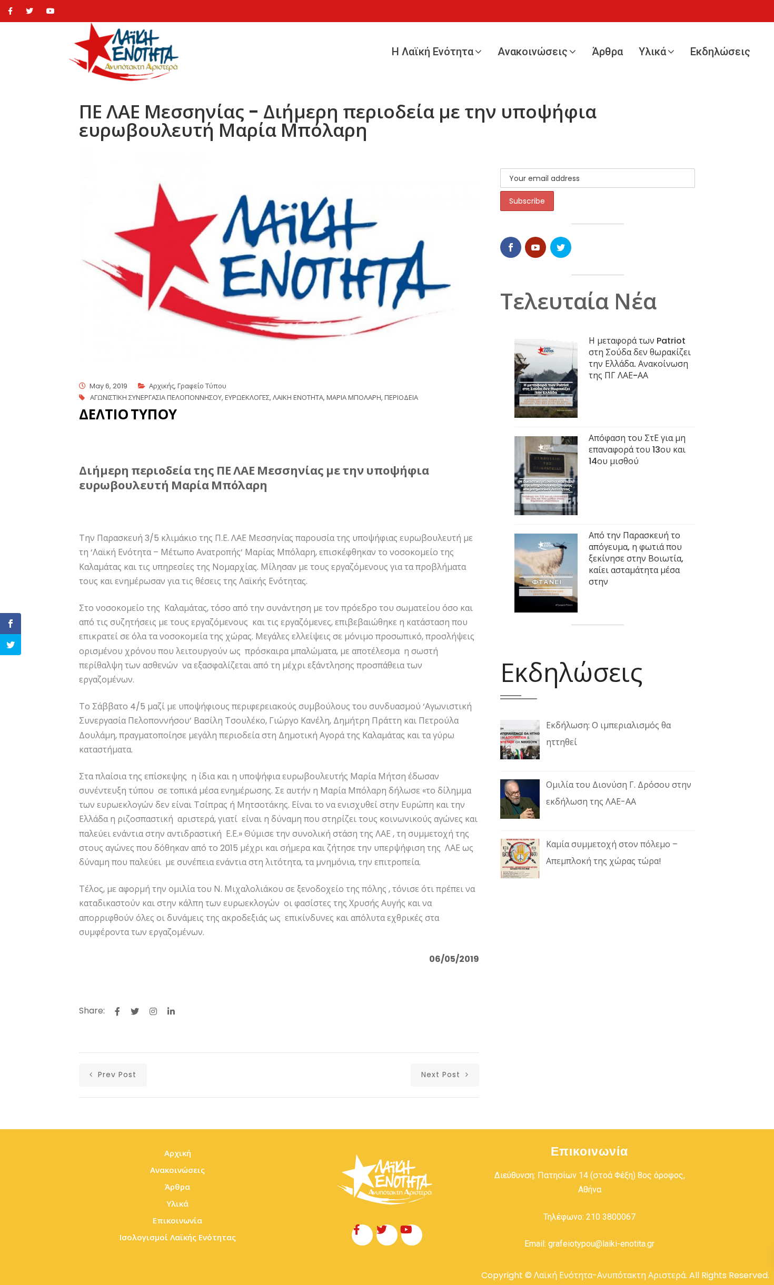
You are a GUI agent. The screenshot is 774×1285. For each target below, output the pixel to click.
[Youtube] (50, 11)
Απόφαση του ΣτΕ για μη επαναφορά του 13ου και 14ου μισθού (637, 449)
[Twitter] (29, 11)
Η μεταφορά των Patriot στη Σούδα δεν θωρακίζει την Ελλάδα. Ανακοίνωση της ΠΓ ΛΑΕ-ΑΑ (640, 358)
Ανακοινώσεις (533, 51)
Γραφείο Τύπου (201, 386)
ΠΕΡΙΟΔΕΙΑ (401, 398)
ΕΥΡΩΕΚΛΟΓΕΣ (247, 398)
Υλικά (652, 51)
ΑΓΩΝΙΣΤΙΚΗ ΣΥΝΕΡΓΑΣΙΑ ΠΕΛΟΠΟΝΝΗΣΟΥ (156, 398)
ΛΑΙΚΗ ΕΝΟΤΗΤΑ (298, 398)
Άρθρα (607, 51)
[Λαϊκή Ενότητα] (126, 52)
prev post (115, 1074)
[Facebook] (10, 11)
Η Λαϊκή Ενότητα (432, 51)
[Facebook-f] (362, 1235)
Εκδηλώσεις (720, 51)
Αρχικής (161, 386)
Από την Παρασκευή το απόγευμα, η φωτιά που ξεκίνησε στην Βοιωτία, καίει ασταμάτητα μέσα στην (636, 558)
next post (442, 1074)
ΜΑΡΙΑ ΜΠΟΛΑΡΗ (353, 398)
